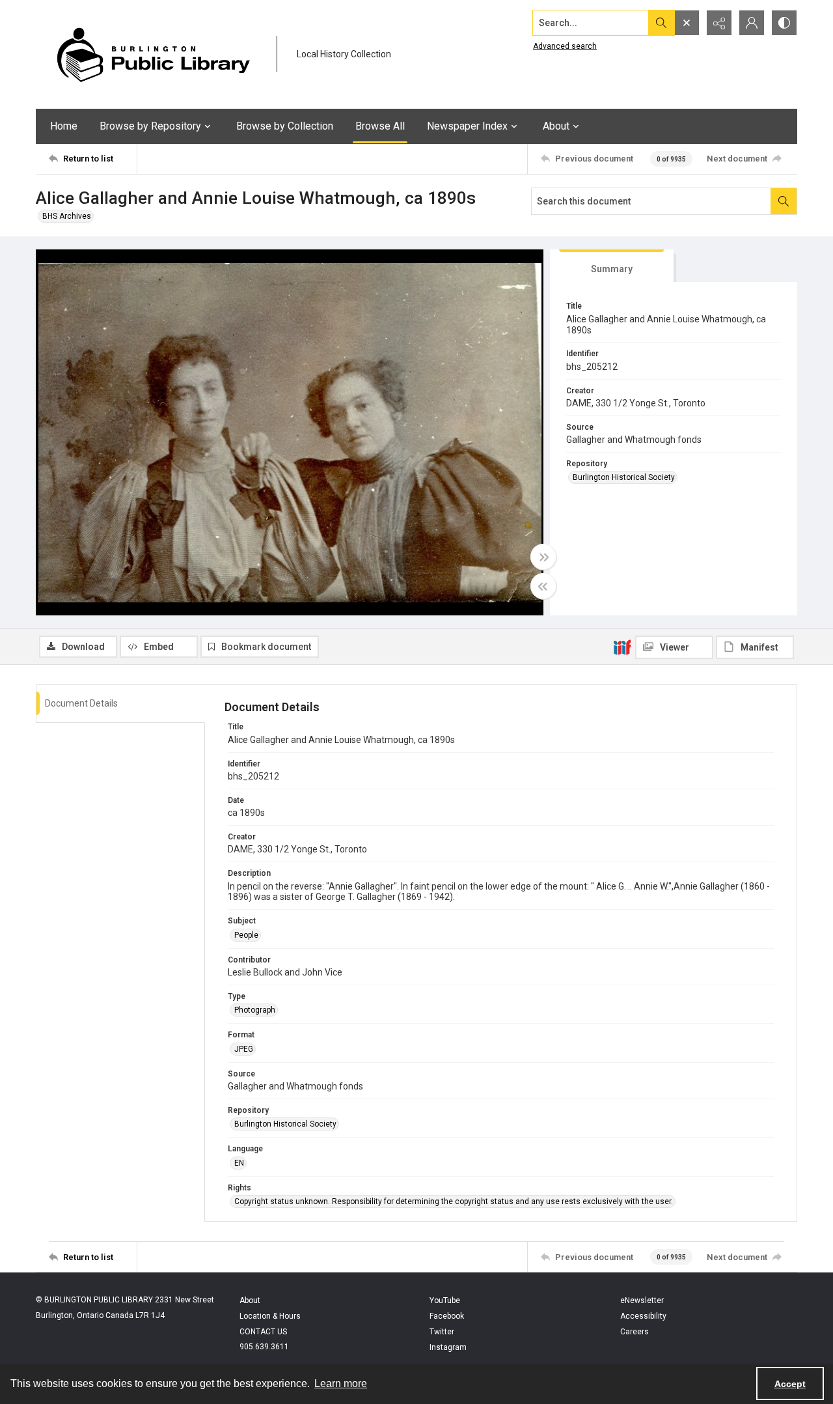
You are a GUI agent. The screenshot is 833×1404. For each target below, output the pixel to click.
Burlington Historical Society (624, 477)
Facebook (447, 1316)
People (246, 935)
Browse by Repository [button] (150, 126)
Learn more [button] (340, 1383)
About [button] (556, 126)
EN (239, 1163)
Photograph (254, 1010)
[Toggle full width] (543, 557)
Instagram (448, 1347)
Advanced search (565, 46)
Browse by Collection (284, 126)
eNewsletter (642, 1300)
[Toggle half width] (543, 586)
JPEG (243, 1049)
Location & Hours (270, 1316)
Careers (634, 1331)
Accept (790, 1384)
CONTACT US (263, 1331)
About (249, 1300)
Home (63, 126)
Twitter (442, 1331)
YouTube (445, 1300)
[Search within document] (784, 201)
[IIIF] (622, 647)
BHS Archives (66, 216)
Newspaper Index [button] (467, 126)
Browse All (380, 126)
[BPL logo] (153, 54)
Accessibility (643, 1316)
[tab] (612, 266)
